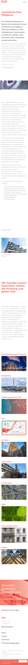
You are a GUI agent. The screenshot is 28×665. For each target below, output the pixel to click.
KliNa (3, 504)
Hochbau (5, 440)
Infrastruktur (6, 483)
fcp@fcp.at (6, 623)
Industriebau (6, 461)
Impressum (4, 652)
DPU (3, 419)
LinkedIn (4, 650)
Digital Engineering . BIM (11, 397)
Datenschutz (19, 650)
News (3, 633)
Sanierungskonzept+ (9, 526)
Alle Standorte (7, 627)
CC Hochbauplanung (7, 67)
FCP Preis (5, 640)
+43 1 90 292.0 (6, 621)
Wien (3, 618)
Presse (4, 636)
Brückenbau (6, 376)
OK (22, 661)
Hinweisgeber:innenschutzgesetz (11, 654)
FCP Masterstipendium (10, 643)
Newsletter (11, 650)
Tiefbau (4, 547)
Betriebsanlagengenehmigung (13, 354)
